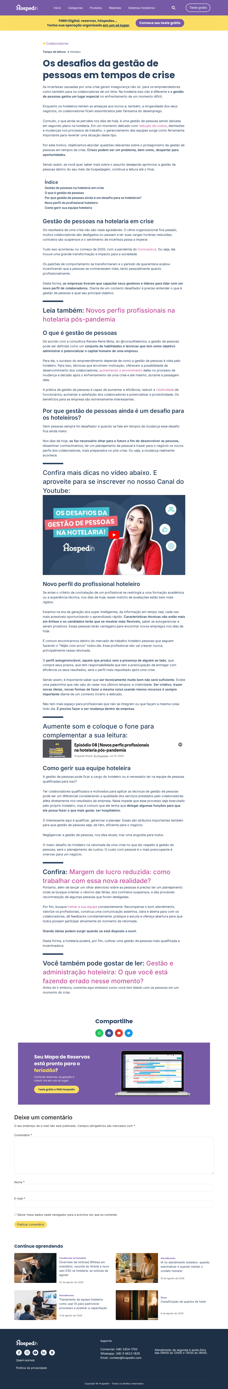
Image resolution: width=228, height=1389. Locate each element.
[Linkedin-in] (43, 1352)
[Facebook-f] (19, 1352)
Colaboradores (57, 43)
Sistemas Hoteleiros (141, 8)
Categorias (75, 8)
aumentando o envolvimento (120, 370)
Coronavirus (147, 249)
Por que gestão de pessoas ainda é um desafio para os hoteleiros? (93, 198)
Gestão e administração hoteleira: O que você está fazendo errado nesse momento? (108, 972)
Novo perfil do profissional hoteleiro (71, 203)
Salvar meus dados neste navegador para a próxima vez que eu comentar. (67, 1214)
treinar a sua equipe (82, 907)
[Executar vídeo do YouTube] (114, 535)
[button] (173, 8)
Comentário (23, 1135)
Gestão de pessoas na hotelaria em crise (74, 188)
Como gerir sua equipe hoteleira (68, 208)
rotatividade (165, 390)
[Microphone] (52, 1352)
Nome (19, 1182)
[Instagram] (27, 1352)
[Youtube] (35, 1352)
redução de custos (153, 126)
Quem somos (25, 1360)
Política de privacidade (31, 1368)
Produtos (96, 8)
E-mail (19, 1198)
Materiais (115, 8)
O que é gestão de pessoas (64, 193)
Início (57, 8)
